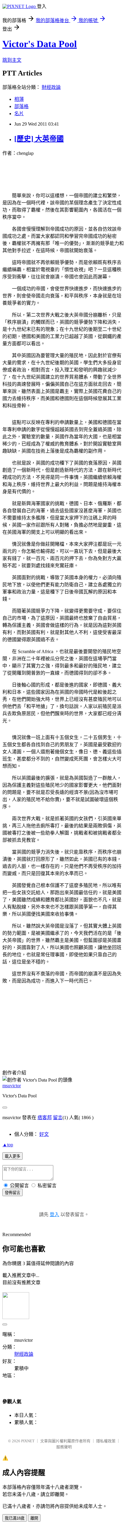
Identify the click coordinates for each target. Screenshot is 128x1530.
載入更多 (12, 1156)
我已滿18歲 (14, 1518)
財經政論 (51, 87)
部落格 (21, 106)
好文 (44, 1134)
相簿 (19, 99)
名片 (19, 113)
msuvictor (11, 1085)
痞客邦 (45, 1117)
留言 (58, 1117)
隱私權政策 (105, 1441)
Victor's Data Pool (39, 43)
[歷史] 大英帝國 (39, 139)
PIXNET (28, 1441)
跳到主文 (11, 60)
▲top (7, 1144)
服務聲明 (64, 1447)
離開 (34, 1518)
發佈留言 (12, 1192)
